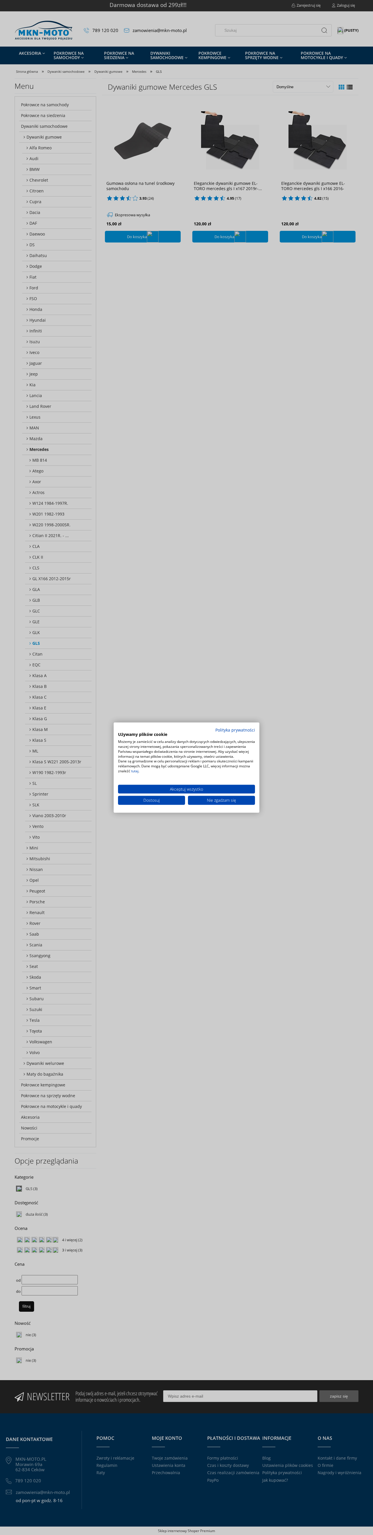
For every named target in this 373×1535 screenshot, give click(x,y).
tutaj (134, 771)
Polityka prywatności (235, 729)
